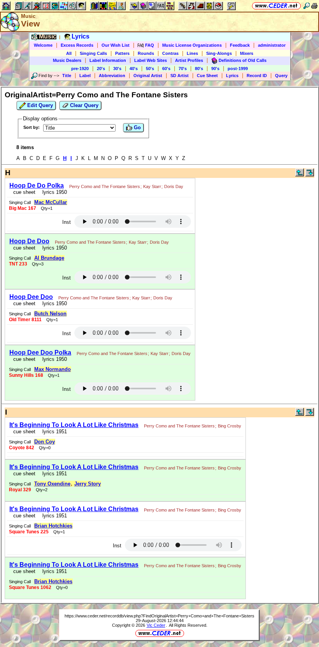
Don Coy (44, 442)
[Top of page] (299, 175)
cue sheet (24, 192)
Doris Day (173, 186)
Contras (170, 53)
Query (281, 75)
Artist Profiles (189, 60)
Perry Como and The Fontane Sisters (104, 186)
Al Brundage (49, 258)
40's (134, 68)
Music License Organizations (192, 45)
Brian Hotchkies (53, 526)
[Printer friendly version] (314, 6)
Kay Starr (152, 186)
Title (66, 75)
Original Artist (147, 75)
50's (150, 68)
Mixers (246, 53)
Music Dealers (67, 60)
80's (199, 68)
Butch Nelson (50, 313)
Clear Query (83, 105)
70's (183, 68)
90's (215, 68)
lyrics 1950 (53, 192)
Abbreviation (112, 75)
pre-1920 (80, 68)
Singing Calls (93, 53)
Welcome (43, 45)
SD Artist (179, 75)
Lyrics (232, 75)
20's (101, 68)
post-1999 (238, 68)
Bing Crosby (229, 426)
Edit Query (39, 105)
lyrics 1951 (53, 431)
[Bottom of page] (309, 175)
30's (117, 68)
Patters (122, 53)
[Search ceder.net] (306, 6)
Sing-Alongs (219, 53)
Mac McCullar (50, 202)
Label (85, 75)
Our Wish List (116, 45)
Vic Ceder (156, 625)
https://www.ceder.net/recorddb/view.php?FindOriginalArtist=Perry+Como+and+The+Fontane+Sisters (159, 616)
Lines (192, 53)
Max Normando (52, 369)
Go (136, 127)
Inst (66, 222)
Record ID (257, 75)
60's (166, 68)
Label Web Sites (150, 60)
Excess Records (77, 45)
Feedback (240, 45)
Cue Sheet (207, 75)
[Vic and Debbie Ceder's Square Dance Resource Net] (276, 6)
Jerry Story (87, 484)
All (69, 53)
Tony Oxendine (52, 484)
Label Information (107, 60)
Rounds (146, 53)
